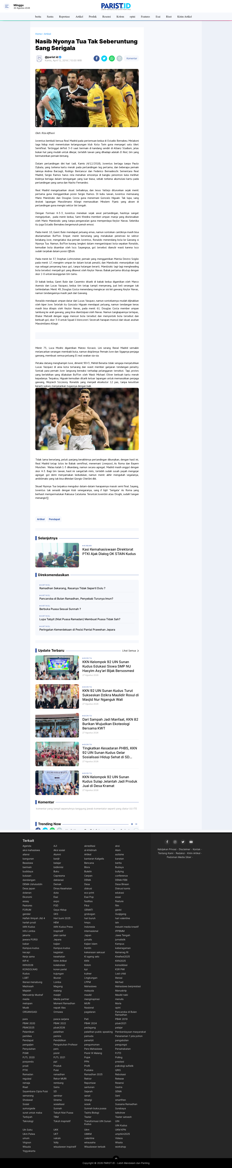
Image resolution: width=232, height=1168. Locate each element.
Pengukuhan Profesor (65, 1044)
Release (119, 1078)
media (26, 999)
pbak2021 (120, 1023)
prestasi (119, 1061)
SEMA (118, 1091)
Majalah (27, 990)
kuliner (88, 973)
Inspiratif (58, 930)
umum (26, 1138)
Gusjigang (120, 913)
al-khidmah (90, 850)
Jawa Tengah (122, 935)
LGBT (26, 977)
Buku (56, 871)
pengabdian (122, 1040)
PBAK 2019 (121, 1019)
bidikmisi (58, 867)
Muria (118, 1003)
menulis (119, 999)
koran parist (60, 969)
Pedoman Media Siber (179, 857)
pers (55, 1048)
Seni (117, 1095)
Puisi (56, 1070)
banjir (56, 858)
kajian (56, 943)
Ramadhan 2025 (93, 1074)
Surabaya (120, 1108)
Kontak (196, 849)
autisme (119, 854)
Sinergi (88, 1099)
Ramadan (28, 1074)
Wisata (119, 1142)
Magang (58, 986)
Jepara (57, 939)
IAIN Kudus (29, 926)
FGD (55, 905)
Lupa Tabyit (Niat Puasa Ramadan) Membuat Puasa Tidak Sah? (79, 619)
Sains (56, 1087)
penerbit (89, 1040)
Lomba (57, 982)
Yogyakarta (29, 1150)
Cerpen (88, 875)
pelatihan (58, 1031)
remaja (26, 1082)
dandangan (29, 879)
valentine (89, 1138)
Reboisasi (120, 1074)
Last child (120, 973)
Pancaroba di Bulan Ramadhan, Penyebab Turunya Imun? (76, 598)
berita (38, 16)
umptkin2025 (122, 1133)
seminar (57, 1095)
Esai (158, 16)
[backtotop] (116, 1159)
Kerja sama (29, 956)
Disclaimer (184, 849)
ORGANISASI (30, 1011)
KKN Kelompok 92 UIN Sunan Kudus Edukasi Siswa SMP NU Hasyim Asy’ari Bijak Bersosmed (108, 666)
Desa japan (29, 888)
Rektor (88, 1078)
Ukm (86, 1129)
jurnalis (88, 939)
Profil (87, 1065)
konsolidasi (121, 965)
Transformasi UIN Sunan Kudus (97, 1122)
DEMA (87, 879)
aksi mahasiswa (31, 850)
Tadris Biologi (91, 1112)
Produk (93, 16)
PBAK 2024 (90, 1023)
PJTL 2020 (29, 1057)
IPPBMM (119, 930)
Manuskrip (121, 990)
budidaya (28, 871)
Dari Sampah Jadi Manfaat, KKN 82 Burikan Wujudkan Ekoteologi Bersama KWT (110, 723)
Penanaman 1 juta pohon (128, 1036)
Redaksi (180, 853)
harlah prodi (29, 922)
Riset (169, 16)
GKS (55, 913)
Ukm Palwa (29, 1133)
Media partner (61, 999)
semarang (28, 1095)
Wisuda (27, 1146)
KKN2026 (28, 965)
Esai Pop (89, 896)
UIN (117, 1121)
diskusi (88, 888)
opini (132, 16)
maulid (88, 994)
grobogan (89, 913)
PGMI (26, 1053)
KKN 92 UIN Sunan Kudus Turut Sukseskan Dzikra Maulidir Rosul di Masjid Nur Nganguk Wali (110, 695)
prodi (25, 1065)
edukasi (119, 892)
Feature (119, 901)
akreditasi (89, 845)
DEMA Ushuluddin (32, 884)
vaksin (57, 1138)
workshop (120, 1146)
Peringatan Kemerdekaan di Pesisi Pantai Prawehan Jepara (77, 629)
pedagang (90, 1027)
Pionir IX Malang (93, 1053)
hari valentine (122, 918)
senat (87, 1095)
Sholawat (28, 1099)
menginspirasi (92, 999)
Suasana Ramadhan (126, 1104)
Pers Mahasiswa (93, 1048)
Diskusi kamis (122, 888)
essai (118, 896)
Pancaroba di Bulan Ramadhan (126, 1013)
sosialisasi (58, 1104)
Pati (86, 1019)
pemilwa (27, 1036)
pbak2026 (59, 1027)
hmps (87, 922)
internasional (91, 930)
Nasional (89, 1007)
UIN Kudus (121, 1125)
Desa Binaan (122, 884)
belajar (57, 862)
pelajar (119, 1027)
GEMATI (88, 909)
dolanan (27, 892)
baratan (119, 858)
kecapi (26, 952)
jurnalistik (120, 939)
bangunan (28, 858)
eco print (89, 892)
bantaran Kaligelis (94, 858)
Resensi (106, 16)
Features (145, 16)
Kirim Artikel (184, 16)
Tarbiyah (27, 1116)
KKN (86, 960)
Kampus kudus (31, 948)
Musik (26, 1007)
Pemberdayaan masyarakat (130, 1031)
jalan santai (59, 935)
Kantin (87, 948)
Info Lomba (29, 930)
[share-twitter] (104, 58)
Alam (118, 850)
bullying (119, 871)
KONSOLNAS (30, 969)
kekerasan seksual (94, 952)
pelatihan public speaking (98, 1031)
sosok (87, 1104)
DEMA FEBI (121, 879)
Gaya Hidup (60, 909)
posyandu (28, 1061)
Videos (119, 1138)
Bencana (89, 862)
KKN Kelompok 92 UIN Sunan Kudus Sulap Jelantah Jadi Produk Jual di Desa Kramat (109, 781)
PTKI (25, 1070)
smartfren (120, 1099)
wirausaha (89, 1142)
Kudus (26, 973)
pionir (56, 1053)
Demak (57, 884)
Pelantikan (28, 1031)
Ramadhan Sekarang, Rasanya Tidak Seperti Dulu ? (72, 588)
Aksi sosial (59, 850)
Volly (56, 1142)
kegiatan (58, 952)
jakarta (26, 935)
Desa (87, 884)
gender (27, 913)
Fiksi (86, 905)
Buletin (88, 871)
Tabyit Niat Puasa (63, 1112)
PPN (86, 1061)
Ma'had (119, 982)
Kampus (119, 943)
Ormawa (58, 1011)
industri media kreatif (127, 926)
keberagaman (123, 948)
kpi (86, 969)
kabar (26, 943)
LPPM (87, 982)
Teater (87, 1116)
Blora (87, 867)
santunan (89, 1087)
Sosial (26, 1104)
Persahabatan (123, 1048)
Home (38, 33)
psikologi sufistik (124, 1065)
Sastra (50, 16)
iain (117, 922)
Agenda (27, 845)
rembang (58, 1082)
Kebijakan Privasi (167, 849)
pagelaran (89, 1011)
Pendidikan (59, 1040)
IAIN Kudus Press (63, 926)
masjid (57, 994)
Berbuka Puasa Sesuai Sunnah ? (60, 609)
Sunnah (57, 1108)
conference (121, 875)
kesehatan (59, 956)
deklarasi (58, 879)
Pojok (87, 1057)
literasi (118, 977)
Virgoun (27, 1142)
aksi (117, 845)
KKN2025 (120, 960)
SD (55, 1091)
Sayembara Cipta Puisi (35, 1091)
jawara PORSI (30, 939)
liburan (57, 977)
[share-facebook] (97, 58)
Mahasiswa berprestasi (128, 986)
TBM (56, 1116)
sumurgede (29, 1108)
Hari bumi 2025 (61, 918)
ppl (55, 1061)
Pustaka (88, 1070)
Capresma (59, 875)
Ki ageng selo (91, 956)
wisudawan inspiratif (64, 1146)
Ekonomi (27, 896)
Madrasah (28, 986)
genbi (118, 909)
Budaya (119, 867)
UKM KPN (120, 1129)
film (117, 905)
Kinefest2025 (122, 956)
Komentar (131, 58)
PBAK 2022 (59, 1023)
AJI (55, 845)
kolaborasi (59, 965)
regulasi (27, 1078)
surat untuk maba (32, 1112)
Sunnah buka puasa (95, 1108)
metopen (27, 1003)
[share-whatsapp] (112, 58)
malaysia (89, 990)
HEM (56, 922)
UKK (55, 1129)
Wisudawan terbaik (94, 1146)
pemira (57, 1036)
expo (56, 901)
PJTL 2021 (59, 1057)
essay (26, 901)
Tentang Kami (165, 853)
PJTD (118, 1053)
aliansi (26, 854)
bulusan (27, 875)
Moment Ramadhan (64, 1003)
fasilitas (88, 901)
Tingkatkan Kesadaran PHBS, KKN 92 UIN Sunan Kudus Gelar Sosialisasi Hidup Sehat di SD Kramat (109, 752)
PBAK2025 (28, 1027)
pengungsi (121, 1044)
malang (57, 990)
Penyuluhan (29, 1048)
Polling (118, 1057)
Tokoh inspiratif (61, 1121)
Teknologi (28, 1121)
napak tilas (59, 1007)
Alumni (57, 854)
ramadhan (59, 1074)
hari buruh (89, 918)
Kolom (120, 16)
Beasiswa (28, 862)
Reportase (64, 16)
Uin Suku (27, 1129)
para (25, 1019)
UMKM (88, 1133)
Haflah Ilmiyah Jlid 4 (34, 918)
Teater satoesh (123, 1116)
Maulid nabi (121, 994)
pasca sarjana (61, 1019)
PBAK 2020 (29, 1023)
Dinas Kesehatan (62, 888)
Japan (87, 935)
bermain (27, 867)
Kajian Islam (90, 943)
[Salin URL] (119, 58)
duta (56, 892)
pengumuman (92, 1044)
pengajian (28, 1044)
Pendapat (54, 519)
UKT (55, 1133)
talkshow (120, 1112)
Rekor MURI (60, 1078)
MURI (87, 1003)
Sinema (57, 1099)
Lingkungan (90, 977)
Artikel (79, 16)
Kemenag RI (121, 952)
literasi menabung (32, 982)
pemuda (88, 1036)
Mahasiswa (90, 986)
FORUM (27, 909)
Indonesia (89, 926)
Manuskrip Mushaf (33, 994)
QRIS (118, 1070)
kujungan (58, 973)
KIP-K (26, 960)
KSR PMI (120, 969)
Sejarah (88, 1091)
